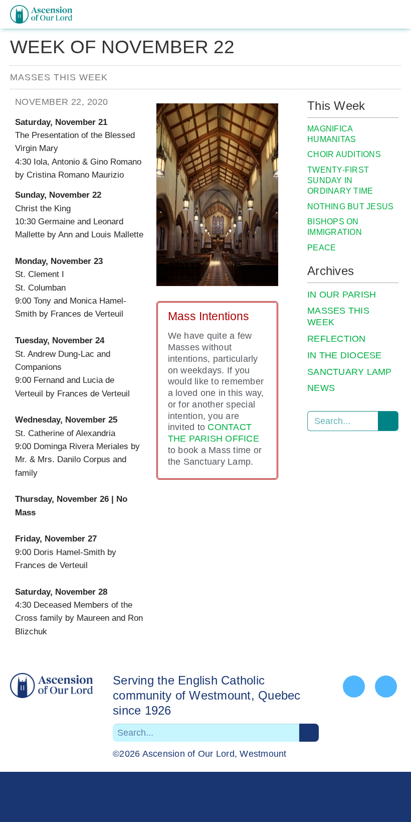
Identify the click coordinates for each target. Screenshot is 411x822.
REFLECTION (336, 339)
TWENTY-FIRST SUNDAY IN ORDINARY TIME (340, 180)
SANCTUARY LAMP (349, 372)
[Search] (388, 421)
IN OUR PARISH (341, 295)
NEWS (321, 388)
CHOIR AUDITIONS (344, 154)
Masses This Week (59, 77)
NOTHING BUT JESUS (350, 206)
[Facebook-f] (354, 686)
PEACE (321, 247)
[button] (392, 14)
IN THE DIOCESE (344, 355)
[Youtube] (386, 686)
